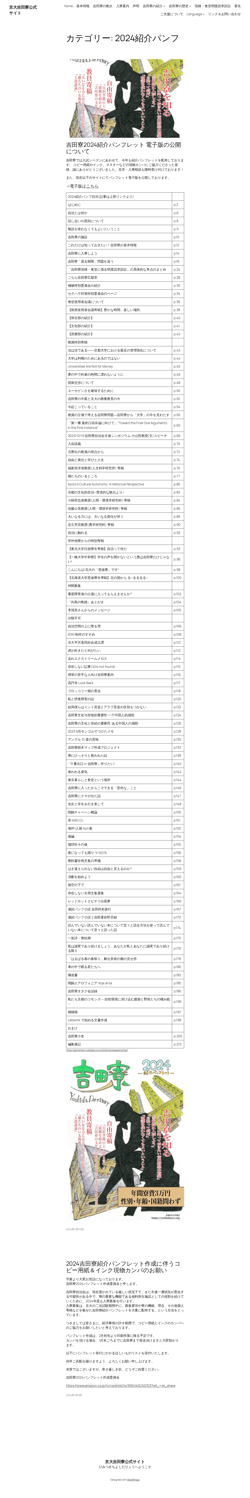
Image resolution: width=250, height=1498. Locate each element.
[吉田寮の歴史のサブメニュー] (190, 6)
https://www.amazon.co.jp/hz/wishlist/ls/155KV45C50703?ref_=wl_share (120, 1385)
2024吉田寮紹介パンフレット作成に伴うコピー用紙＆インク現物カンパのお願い (123, 1266)
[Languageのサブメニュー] (204, 14)
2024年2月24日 (75, 1229)
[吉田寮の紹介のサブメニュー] (164, 6)
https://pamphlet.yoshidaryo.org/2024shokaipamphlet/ (97, 1050)
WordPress (133, 1479)
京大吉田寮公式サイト (125, 1461)
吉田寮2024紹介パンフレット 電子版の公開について (123, 147)
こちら (92, 186)
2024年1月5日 (74, 1395)
